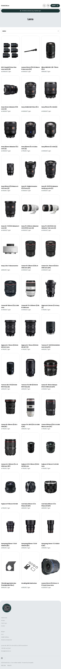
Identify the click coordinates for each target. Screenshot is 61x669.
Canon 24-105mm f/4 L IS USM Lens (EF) (9, 465)
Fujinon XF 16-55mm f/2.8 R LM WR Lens (30, 465)
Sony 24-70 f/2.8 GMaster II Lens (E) (10, 227)
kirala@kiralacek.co (6, 651)
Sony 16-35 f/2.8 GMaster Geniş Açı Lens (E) (49, 187)
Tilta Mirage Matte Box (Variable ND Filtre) (8, 584)
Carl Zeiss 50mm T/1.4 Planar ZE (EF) (28, 505)
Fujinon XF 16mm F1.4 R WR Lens (50, 465)
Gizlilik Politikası (5, 637)
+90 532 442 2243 (5, 648)
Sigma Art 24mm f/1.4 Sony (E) (50, 306)
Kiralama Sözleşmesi (6, 640)
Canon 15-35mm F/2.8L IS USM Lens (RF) (29, 267)
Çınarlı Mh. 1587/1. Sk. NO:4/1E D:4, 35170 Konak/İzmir (14, 645)
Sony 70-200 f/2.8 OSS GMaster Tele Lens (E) (48, 227)
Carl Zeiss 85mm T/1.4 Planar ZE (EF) (48, 505)
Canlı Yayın (4, 623)
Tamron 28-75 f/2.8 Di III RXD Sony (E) (9, 386)
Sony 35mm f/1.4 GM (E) (49, 107)
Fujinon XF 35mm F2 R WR (9, 504)
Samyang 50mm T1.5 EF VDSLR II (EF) (9, 544)
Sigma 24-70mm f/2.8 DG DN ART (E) (29, 346)
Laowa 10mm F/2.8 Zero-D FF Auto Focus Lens (50, 584)
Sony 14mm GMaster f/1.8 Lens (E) (9, 108)
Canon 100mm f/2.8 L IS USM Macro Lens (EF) (50, 425)
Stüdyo (3, 620)
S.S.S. (2, 634)
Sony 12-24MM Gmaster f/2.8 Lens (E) (29, 187)
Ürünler (3, 626)
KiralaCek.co (5, 6)
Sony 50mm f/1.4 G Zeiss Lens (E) (29, 148)
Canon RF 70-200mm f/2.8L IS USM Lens (30, 306)
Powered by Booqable (27, 662)
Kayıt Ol (9, 665)
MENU (4, 31)
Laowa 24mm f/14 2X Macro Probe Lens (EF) (30, 68)
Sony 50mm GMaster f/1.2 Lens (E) (9, 148)
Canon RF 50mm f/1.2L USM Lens (10, 306)
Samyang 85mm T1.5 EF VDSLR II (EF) (29, 544)
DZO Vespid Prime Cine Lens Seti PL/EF (8, 68)
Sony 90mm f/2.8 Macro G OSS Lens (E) (9, 187)
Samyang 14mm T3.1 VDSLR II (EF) (50, 544)
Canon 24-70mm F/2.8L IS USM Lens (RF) (49, 267)
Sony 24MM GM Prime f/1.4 (30, 107)
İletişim (3, 631)
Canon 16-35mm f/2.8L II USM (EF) (9, 425)
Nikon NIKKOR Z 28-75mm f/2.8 (49, 68)
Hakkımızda (4, 617)
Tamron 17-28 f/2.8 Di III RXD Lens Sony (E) (50, 346)
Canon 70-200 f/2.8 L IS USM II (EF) (30, 425)
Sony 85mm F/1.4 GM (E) (49, 147)
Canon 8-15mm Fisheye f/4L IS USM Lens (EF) (49, 386)
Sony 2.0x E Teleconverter (9, 266)
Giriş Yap (3, 665)
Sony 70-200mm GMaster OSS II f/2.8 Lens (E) (29, 227)
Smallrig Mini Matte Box (29, 583)
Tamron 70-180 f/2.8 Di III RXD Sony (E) (29, 386)
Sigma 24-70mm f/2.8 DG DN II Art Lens (9, 346)
